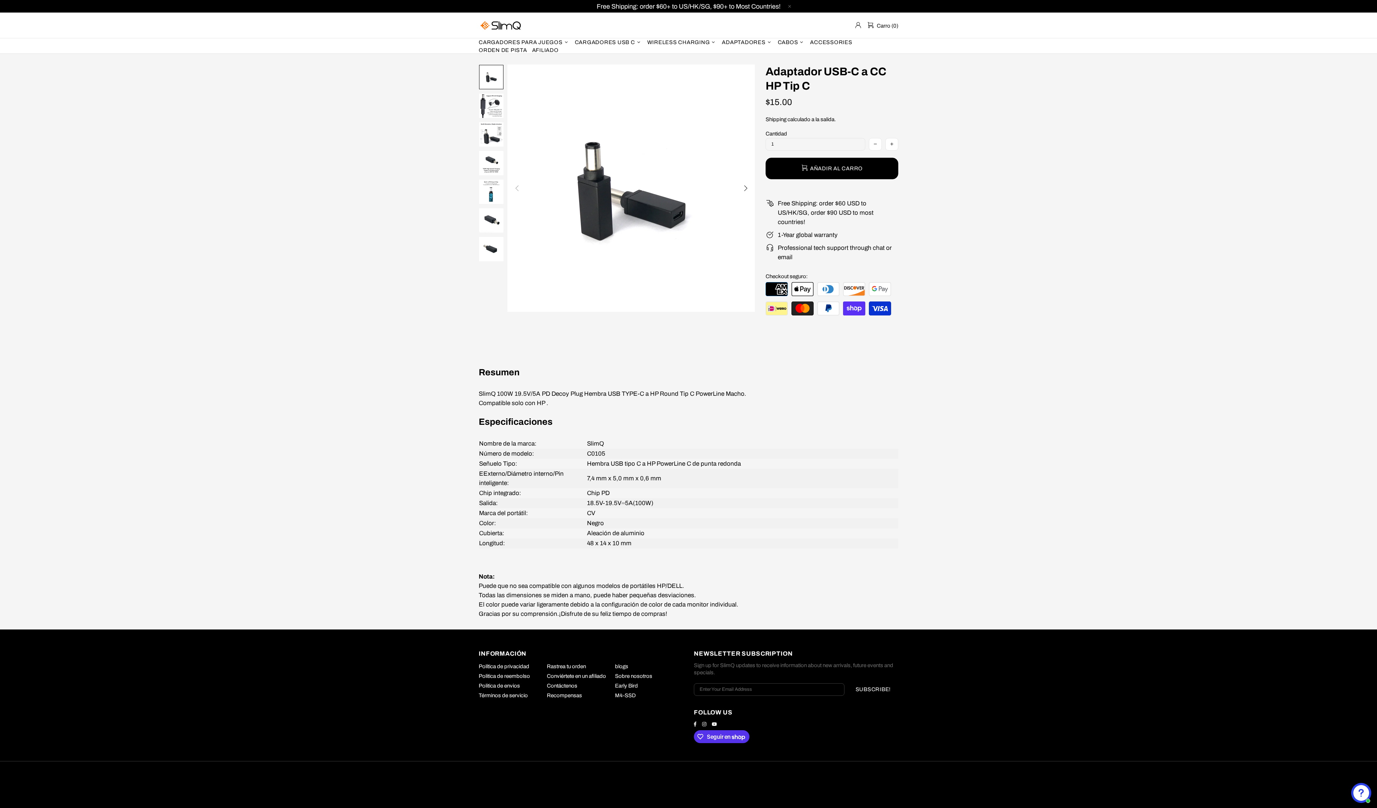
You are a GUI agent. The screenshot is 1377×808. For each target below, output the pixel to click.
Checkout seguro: (787, 276)
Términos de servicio (503, 695)
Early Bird (626, 686)
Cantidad (776, 134)
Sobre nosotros (633, 676)
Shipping (776, 119)
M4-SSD (625, 695)
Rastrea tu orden (566, 666)
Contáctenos (562, 686)
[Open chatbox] (1361, 793)
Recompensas (564, 695)
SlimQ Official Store (502, 25)
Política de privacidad (504, 666)
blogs (621, 666)
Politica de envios (499, 686)
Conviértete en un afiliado (576, 676)
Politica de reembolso (504, 676)
